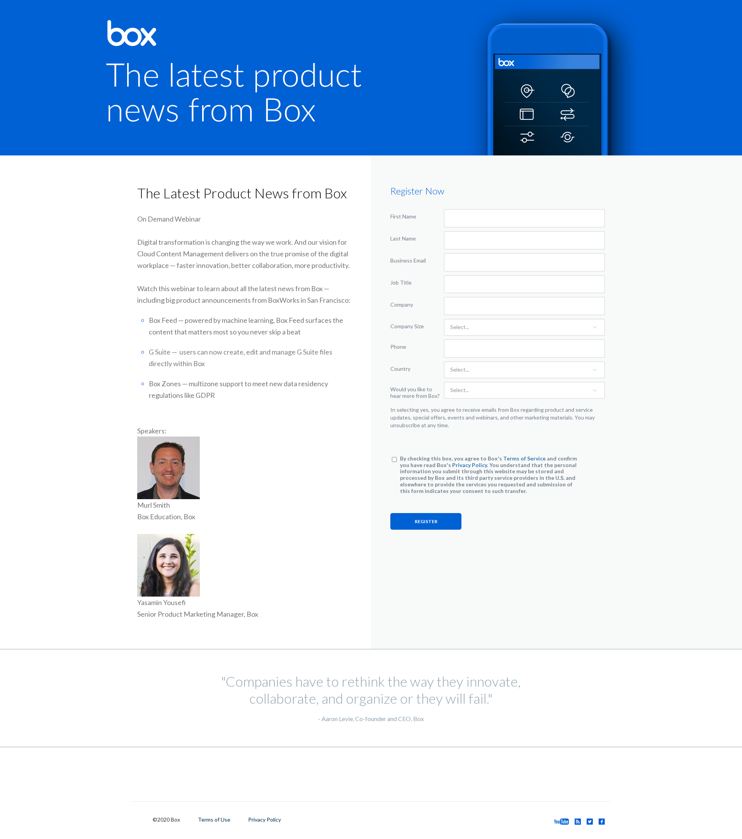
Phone (398, 346)
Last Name (403, 238)
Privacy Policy (469, 465)
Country (400, 368)
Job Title (401, 282)
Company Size (407, 326)
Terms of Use (214, 819)
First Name (403, 216)
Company (401, 304)
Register (426, 521)
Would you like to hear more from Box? (415, 392)
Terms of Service (524, 458)
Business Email (408, 260)
